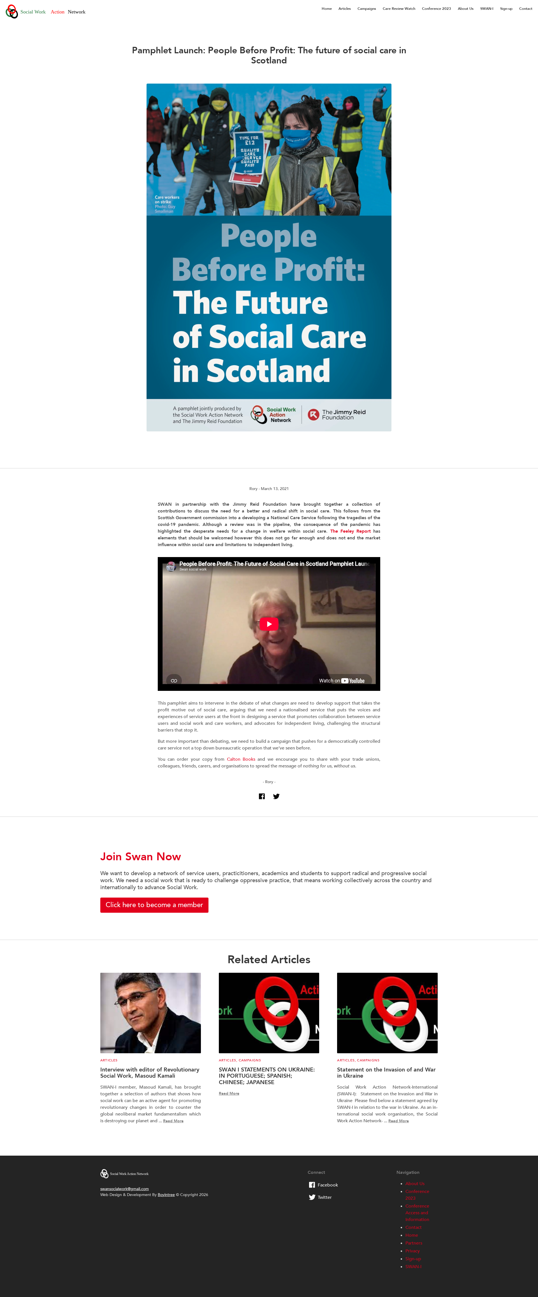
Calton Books (241, 759)
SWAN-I (486, 8)
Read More (173, 1121)
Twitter (325, 1197)
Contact (525, 8)
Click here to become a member (154, 905)
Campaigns (367, 8)
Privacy (412, 1251)
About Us (466, 8)
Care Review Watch (399, 8)
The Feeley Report (350, 531)
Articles (344, 8)
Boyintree (166, 1194)
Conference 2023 (436, 8)
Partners (413, 1243)
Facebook (328, 1185)
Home (327, 8)
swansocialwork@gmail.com (124, 1189)
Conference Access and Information (417, 1213)
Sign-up (506, 8)
